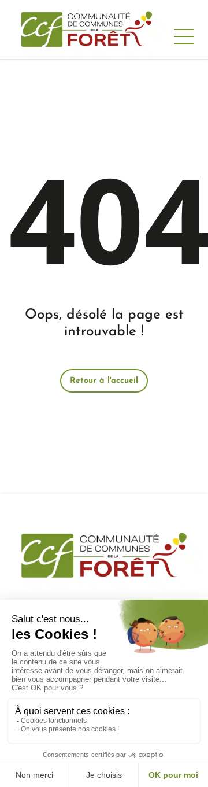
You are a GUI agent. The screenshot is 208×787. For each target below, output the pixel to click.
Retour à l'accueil (104, 380)
